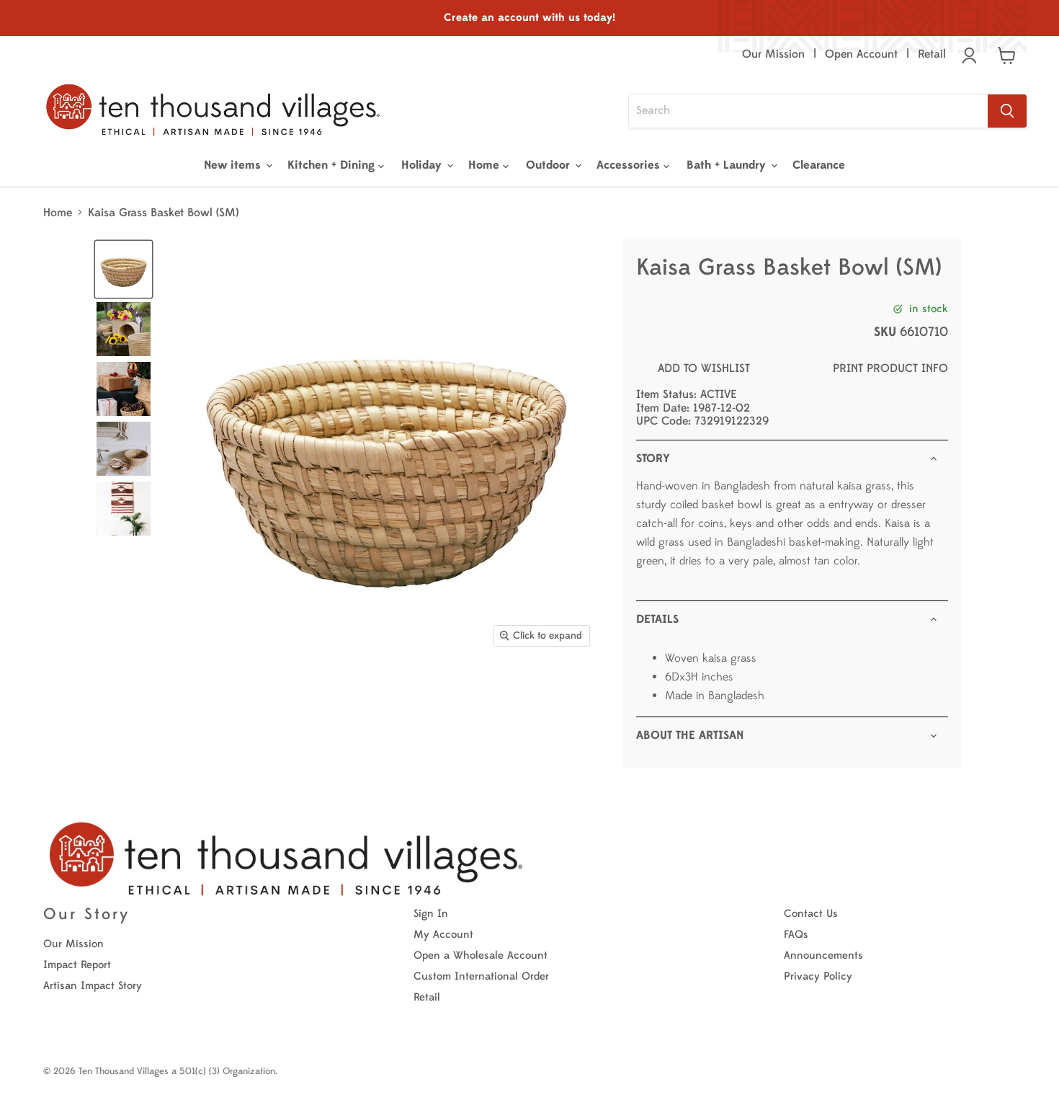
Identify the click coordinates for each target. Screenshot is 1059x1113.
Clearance (818, 165)
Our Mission (773, 54)
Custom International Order (481, 976)
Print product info (890, 368)
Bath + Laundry (728, 165)
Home (485, 165)
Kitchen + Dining (332, 165)
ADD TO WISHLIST (704, 368)
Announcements (823, 955)
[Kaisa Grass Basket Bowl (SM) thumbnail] (123, 269)
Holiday (423, 165)
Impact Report (77, 965)
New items (234, 165)
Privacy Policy (818, 976)
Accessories (629, 165)
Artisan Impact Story (92, 986)
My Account (443, 934)
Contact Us (811, 914)
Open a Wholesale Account (481, 955)
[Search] (1007, 111)
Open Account (861, 54)
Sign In (431, 914)
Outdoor (549, 165)
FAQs (796, 934)
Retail (932, 54)
